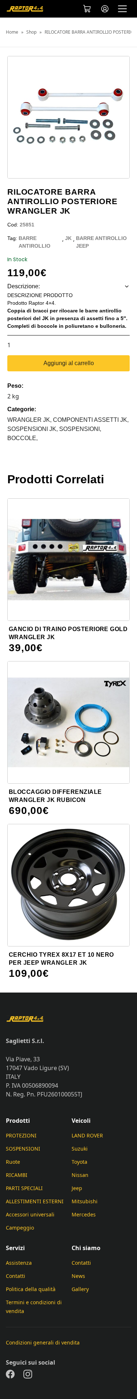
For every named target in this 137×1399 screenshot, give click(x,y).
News (78, 1275)
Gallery (80, 1289)
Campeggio (20, 1227)
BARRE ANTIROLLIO (34, 242)
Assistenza (19, 1262)
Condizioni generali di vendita (43, 1342)
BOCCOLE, (22, 438)
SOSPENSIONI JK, (33, 429)
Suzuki (80, 1148)
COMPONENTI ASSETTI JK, (91, 420)
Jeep (77, 1188)
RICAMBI (16, 1174)
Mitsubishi (85, 1201)
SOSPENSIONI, (80, 429)
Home (12, 32)
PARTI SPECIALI (24, 1188)
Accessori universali (30, 1214)
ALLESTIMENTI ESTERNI (35, 1201)
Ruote (13, 1161)
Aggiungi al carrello (68, 363)
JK (68, 238)
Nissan (80, 1174)
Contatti (15, 1275)
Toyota (79, 1161)
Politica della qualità (31, 1289)
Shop (31, 32)
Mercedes (84, 1214)
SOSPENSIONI (23, 1148)
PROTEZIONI (21, 1135)
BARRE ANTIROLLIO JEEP (101, 242)
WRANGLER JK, (30, 420)
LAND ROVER (87, 1135)
